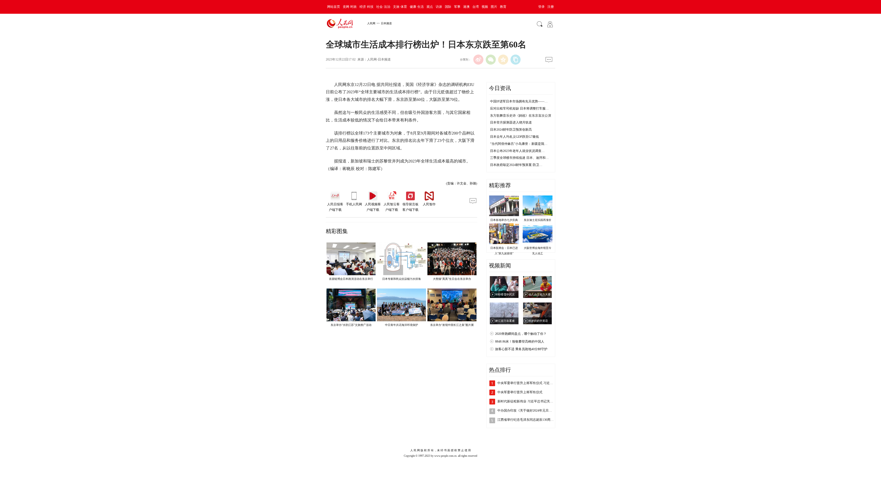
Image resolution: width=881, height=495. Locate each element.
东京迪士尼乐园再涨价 (537, 220)
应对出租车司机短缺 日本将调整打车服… (519, 108)
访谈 (439, 6)
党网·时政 (350, 6)
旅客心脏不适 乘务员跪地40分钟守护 (521, 349)
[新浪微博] (478, 60)
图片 (494, 6)
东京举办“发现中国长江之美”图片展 (452, 325)
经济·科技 (367, 6)
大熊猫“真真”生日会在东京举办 (452, 278)
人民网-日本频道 (379, 59)
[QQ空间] (503, 60)
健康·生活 (417, 6)
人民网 (371, 23)
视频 (485, 6)
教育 (503, 6)
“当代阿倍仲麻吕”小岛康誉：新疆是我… (518, 144)
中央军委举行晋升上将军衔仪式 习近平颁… (528, 383)
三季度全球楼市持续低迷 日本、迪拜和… (519, 158)
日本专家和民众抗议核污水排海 (401, 278)
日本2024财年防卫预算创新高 (511, 129)
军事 (457, 6)
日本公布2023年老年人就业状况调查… (517, 151)
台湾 (475, 6)
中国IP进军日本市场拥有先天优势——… (519, 101)
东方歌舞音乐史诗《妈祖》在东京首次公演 (520, 115)
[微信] (491, 60)
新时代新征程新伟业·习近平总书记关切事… (528, 401)
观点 (430, 6)
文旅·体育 (400, 6)
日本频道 (386, 23)
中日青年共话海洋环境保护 (401, 325)
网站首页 (333, 6)
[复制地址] (515, 60)
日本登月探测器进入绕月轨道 (511, 122)
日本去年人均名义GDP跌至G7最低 (514, 136)
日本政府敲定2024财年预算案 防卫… (516, 165)
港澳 (466, 6)
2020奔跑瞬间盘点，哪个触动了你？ (520, 334)
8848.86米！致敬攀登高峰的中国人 (519, 341)
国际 (448, 6)
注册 (550, 6)
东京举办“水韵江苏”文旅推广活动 (351, 325)
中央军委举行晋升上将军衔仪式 (519, 392)
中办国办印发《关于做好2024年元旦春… (526, 410)
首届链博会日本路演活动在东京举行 (351, 278)
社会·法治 (383, 6)
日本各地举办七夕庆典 (504, 220)
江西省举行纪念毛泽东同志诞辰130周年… (527, 419)
